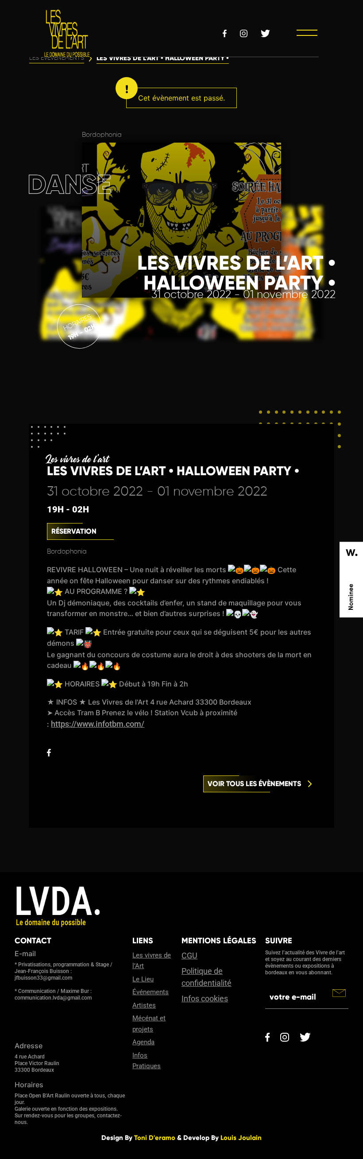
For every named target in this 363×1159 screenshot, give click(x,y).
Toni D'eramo (154, 1138)
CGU (189, 955)
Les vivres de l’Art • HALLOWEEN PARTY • (163, 58)
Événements (150, 992)
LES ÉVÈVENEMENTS (56, 58)
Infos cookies (205, 998)
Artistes (144, 1005)
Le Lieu (143, 979)
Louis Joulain (241, 1138)
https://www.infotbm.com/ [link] (97, 724)
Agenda (143, 1042)
